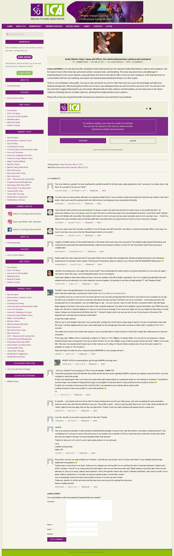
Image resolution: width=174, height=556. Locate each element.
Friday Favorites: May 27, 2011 (71, 164)
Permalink (94, 191)
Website (50, 534)
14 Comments (137, 62)
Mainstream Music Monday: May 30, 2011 (72, 167)
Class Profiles (116, 62)
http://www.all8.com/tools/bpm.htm (112, 293)
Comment (51, 502)
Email (49, 529)
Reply (104, 191)
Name (49, 525)
